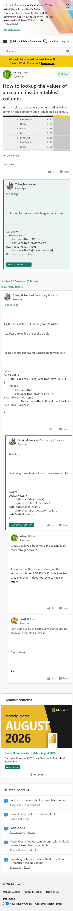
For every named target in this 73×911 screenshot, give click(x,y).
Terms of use (53, 891)
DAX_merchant (32, 804)
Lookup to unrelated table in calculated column (38, 800)
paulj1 (23, 619)
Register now (12, 29)
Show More (13, 155)
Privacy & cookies (33, 891)
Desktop (10, 51)
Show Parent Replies (12, 286)
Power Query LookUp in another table (33, 814)
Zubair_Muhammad (25, 184)
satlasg (17, 72)
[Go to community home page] (25, 41)
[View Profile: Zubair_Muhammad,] (9, 186)
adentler (33, 850)
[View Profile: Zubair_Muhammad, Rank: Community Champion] (7, 296)
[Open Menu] (67, 51)
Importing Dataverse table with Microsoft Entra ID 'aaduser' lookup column (38, 861)
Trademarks (9, 898)
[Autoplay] (30, 774)
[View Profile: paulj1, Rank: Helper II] (14, 621)
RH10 (27, 867)
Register (54, 41)
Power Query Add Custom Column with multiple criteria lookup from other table (39, 843)
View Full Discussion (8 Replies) (21, 281)
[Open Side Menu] (5, 41)
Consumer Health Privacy (48, 903)
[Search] (45, 41)
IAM (27, 818)
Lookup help (17, 828)
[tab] (35, 774)
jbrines (31, 832)
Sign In (65, 41)
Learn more (47, 63)
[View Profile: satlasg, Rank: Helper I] (7, 74)
